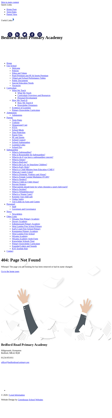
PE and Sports (18, 137)
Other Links (12, 216)
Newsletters (17, 214)
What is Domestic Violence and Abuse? (29, 174)
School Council (18, 140)
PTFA (14, 127)
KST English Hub (20, 248)
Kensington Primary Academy (25, 231)
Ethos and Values (19, 73)
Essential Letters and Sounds (24, 246)
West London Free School (23, 234)
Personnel (11, 204)
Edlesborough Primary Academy (26, 224)
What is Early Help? (21, 167)
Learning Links (18, 145)
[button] (13, 19)
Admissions (12, 113)
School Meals (18, 130)
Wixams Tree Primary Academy (25, 219)
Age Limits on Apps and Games (26, 201)
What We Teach (19, 90)
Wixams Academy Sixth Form (25, 239)
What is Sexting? (19, 189)
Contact (10, 251)
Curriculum (11, 88)
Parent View (12, 14)
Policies (15, 70)
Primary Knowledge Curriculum (26, 110)
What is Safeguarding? (22, 152)
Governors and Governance (24, 209)
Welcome (16, 68)
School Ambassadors (21, 142)
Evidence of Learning (21, 108)
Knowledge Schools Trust (23, 241)
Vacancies (16, 85)
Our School (12, 66)
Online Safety (18, 199)
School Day (17, 147)
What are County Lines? (22, 172)
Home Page (12, 9)
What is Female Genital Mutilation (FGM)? (30, 177)
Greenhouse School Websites (30, 400)
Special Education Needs (23, 83)
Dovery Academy (19, 221)
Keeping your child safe (22, 197)
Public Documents (20, 80)
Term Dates (12, 12)
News (9, 211)
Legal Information (17, 395)
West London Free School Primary (27, 226)
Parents (10, 117)
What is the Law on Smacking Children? (29, 164)
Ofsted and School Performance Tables (29, 78)
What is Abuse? (19, 159)
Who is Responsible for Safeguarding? (28, 155)
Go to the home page (10, 271)
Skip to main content (10, 2)
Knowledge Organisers (27, 105)
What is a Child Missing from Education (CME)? (33, 169)
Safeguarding (12, 150)
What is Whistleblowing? (23, 192)
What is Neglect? (19, 179)
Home (9, 63)
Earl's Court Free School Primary (26, 229)
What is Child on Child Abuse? (25, 182)
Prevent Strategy (19, 184)
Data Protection (18, 132)
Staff (14, 206)
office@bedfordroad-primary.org (15, 362)
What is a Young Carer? (22, 194)
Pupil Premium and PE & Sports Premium (30, 75)
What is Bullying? (20, 162)
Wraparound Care (19, 125)
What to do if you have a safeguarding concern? (32, 157)
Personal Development (27, 98)
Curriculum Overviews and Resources (33, 95)
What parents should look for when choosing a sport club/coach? (40, 187)
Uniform (15, 122)
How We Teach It (19, 100)
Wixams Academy (20, 236)
